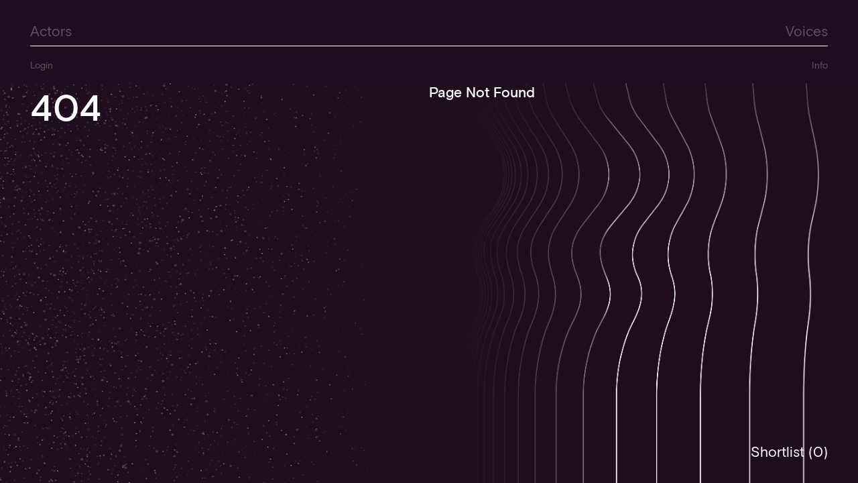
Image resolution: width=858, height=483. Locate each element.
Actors (51, 30)
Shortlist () (789, 451)
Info (820, 64)
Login (41, 65)
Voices (807, 30)
